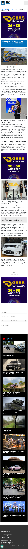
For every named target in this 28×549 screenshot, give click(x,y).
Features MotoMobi (5, 537)
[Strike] (7, 320)
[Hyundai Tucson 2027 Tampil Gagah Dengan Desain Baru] (14, 365)
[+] (18, 320)
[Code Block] (13, 320)
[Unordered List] (10, 320)
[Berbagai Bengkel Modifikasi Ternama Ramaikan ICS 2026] (14, 442)
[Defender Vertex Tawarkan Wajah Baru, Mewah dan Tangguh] (14, 403)
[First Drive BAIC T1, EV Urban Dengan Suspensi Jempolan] (14, 464)
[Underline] (5, 320)
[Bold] (2, 320)
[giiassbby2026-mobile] (14, 25)
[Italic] (4, 320)
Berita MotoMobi (4, 535)
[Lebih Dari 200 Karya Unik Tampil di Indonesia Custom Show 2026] (14, 486)
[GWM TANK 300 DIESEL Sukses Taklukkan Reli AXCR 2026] (14, 384)
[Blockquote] (11, 320)
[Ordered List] (8, 320)
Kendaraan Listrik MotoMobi (7, 542)
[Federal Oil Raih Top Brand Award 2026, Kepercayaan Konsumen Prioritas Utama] (14, 506)
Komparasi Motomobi (5, 543)
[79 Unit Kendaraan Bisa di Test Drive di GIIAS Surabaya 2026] (14, 346)
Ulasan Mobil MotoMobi (6, 539)
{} (16, 320)
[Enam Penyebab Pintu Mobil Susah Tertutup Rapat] (14, 421)
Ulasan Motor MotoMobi (6, 540)
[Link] (14, 320)
